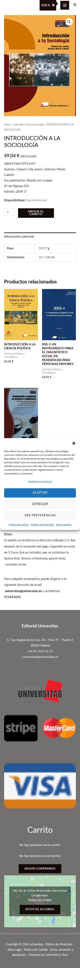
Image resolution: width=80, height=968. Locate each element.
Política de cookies (19, 524)
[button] (74, 443)
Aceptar (40, 492)
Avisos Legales (63, 524)
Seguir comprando (40, 868)
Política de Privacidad (42, 524)
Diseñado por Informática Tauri (48, 955)
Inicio (7, 124)
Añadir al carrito (36, 213)
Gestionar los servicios (40, 481)
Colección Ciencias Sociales (28, 124)
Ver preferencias (40, 515)
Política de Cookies (36, 949)
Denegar (40, 504)
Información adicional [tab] (19, 236)
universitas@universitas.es (23, 591)
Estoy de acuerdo (40, 909)
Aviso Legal (14, 949)
